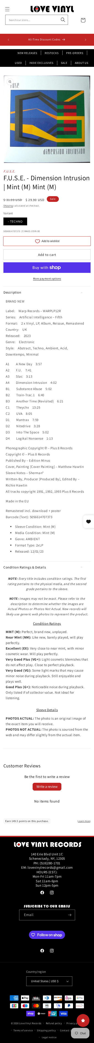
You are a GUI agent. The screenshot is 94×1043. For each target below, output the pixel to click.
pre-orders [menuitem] (74, 53)
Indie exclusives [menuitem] (41, 63)
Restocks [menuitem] (52, 53)
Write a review (47, 786)
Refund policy (54, 1023)
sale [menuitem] (64, 63)
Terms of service (23, 1030)
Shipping (8, 205)
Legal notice (49, 1037)
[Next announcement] (86, 40)
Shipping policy (46, 1030)
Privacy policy (74, 1023)
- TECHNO (15, 221)
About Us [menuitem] (81, 63)
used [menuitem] (18, 63)
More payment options (47, 278)
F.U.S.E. (9, 171)
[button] (12, 9)
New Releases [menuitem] (27, 53)
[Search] (63, 20)
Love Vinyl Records (30, 1023)
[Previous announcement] (8, 40)
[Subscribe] (70, 915)
